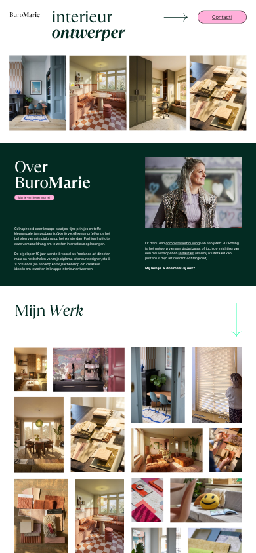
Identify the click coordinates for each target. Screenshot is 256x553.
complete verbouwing (182, 243)
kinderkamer (192, 248)
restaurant (187, 253)
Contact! (222, 17)
